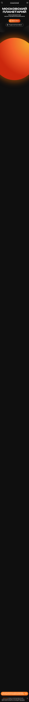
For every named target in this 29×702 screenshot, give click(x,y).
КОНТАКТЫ (22, 700)
